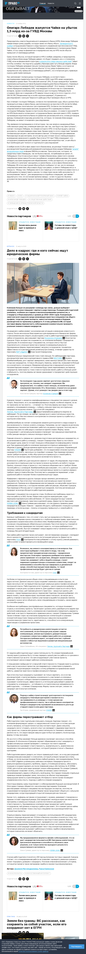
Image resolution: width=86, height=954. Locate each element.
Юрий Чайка (63, 196)
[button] (19, 36)
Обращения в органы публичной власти (26, 203)
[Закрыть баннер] (42, 934)
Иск (20, 196)
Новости (10, 23)
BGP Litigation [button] (21, 352)
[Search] (75, 3)
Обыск (12, 196)
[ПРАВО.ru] (12, 3)
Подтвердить (76, 946)
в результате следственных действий (55, 61)
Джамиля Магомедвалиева (26, 869)
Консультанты (16, 873)
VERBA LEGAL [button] (12, 503)
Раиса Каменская (46, 869)
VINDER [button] (17, 450)
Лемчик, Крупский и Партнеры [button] (20, 412)
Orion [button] (18, 539)
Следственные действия (40, 199)
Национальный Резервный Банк (40, 196)
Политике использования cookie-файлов (33, 951)
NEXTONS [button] (58, 358)
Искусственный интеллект (38, 873)
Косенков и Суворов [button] (53, 338)
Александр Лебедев (18, 199)
